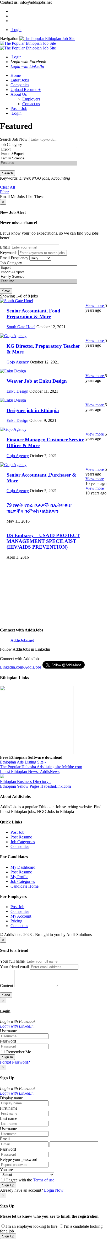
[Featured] (38, 163)
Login (15, 29)
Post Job (17, 832)
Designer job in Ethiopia (33, 410)
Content (6, 985)
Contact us (31, 104)
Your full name (12, 961)
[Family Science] (38, 158)
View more (95, 305)
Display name (11, 1098)
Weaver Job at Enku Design (37, 381)
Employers (31, 99)
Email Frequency (14, 258)
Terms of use (43, 1180)
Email (5, 247)
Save (6, 291)
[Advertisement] (54, 618)
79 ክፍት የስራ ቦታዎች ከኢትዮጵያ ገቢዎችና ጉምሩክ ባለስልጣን (39, 508)
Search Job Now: (15, 139)
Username (8, 1031)
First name (8, 1108)
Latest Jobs (19, 80)
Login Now (53, 1190)
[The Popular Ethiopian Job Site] (37, 43)
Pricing (16, 921)
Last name (8, 1118)
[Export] (38, 149)
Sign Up (8, 1185)
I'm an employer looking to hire (31, 1226)
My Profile (19, 876)
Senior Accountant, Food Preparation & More (33, 313)
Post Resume (21, 837)
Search (7, 173)
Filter (4, 192)
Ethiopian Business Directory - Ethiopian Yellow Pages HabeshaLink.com (35, 783)
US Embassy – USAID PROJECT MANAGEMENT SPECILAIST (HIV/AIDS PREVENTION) (43, 541)
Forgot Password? (15, 1062)
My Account (20, 916)
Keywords (8, 252)
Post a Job (18, 108)
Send (6, 995)
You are (6, 1169)
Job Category (11, 144)
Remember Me (18, 1052)
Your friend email (14, 966)
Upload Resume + (25, 89)
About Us (18, 94)
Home (15, 75)
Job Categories (22, 842)
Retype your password (18, 1159)
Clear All (7, 187)
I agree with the (29, 1180)
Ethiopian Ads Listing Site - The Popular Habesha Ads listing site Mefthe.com (41, 764)
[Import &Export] (38, 154)
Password (8, 1041)
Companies (19, 85)
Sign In (7, 1057)
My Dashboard (22, 867)
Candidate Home (24, 886)
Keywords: (9, 178)
